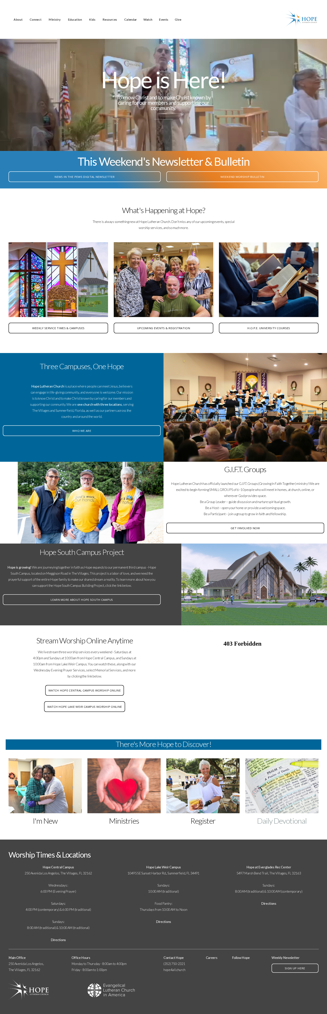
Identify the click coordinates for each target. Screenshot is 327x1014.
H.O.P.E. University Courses (268, 328)
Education (75, 19)
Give (178, 19)
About (18, 19)
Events (163, 19)
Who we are (81, 431)
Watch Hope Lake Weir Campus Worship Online (84, 707)
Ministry (55, 19)
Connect (36, 19)
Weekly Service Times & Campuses (58, 328)
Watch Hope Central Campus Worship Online (84, 690)
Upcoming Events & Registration (163, 328)
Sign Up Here (295, 968)
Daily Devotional (282, 820)
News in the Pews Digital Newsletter (84, 177)
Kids (92, 19)
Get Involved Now (245, 528)
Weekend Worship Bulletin (242, 177)
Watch (148, 19)
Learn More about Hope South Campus (82, 600)
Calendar (130, 19)
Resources (110, 19)
